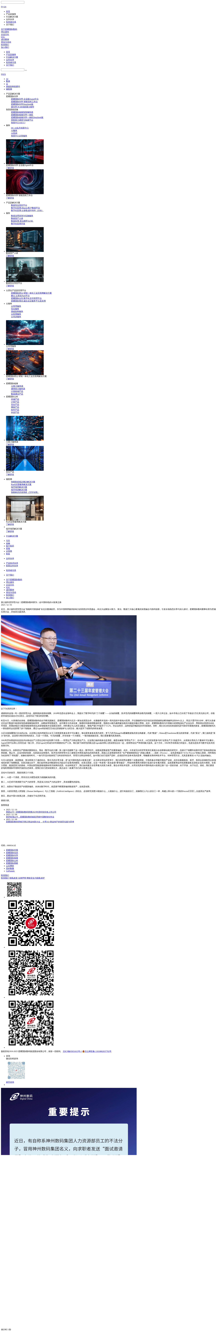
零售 (8, 549)
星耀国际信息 (12, 853)
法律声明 (22, 878)
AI (7, 79)
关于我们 (10, 65)
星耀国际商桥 (12, 863)
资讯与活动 (6, 42)
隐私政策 (14, 878)
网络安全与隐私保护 (36, 878)
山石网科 (10, 866)
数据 (8, 81)
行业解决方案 (12, 57)
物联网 (9, 89)
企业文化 (5, 34)
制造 (8, 554)
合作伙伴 (10, 60)
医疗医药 (10, 546)
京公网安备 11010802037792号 (98, 1051)
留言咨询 (10, 1082)
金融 (8, 543)
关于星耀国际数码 (9, 29)
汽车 (8, 541)
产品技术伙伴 (12, 563)
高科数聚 (10, 868)
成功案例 (5, 39)
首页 (8, 52)
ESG (3, 37)
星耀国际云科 (12, 861)
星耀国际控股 (12, 850)
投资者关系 (11, 62)
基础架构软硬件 (13, 86)
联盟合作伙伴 (12, 566)
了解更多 (10, 168)
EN (5, 7)
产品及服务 (11, 54)
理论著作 (5, 32)
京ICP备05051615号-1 (72, 1051)
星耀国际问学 (12, 855)
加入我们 (5, 47)
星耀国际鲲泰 (12, 858)
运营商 (9, 551)
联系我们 (5, 45)
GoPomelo (10, 871)
